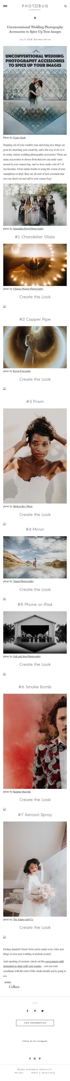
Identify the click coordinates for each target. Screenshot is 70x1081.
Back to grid (35, 18)
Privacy (19, 1073)
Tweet (42, 1010)
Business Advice (42, 39)
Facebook (27, 1010)
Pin (35, 1010)
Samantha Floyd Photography (28, 228)
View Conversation (35, 1023)
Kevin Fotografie (22, 371)
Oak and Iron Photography (27, 656)
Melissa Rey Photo (23, 506)
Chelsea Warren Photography (28, 288)
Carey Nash (19, 137)
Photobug (35, 7)
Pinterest (40, 1059)
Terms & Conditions (43, 1073)
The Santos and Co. (23, 919)
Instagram (35, 1059)
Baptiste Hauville (22, 791)
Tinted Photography (23, 581)
